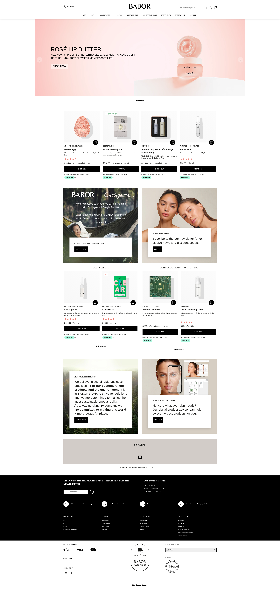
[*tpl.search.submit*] (205, 7)
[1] (137, 100)
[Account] (211, 7)
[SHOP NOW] (140, 57)
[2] (139, 100)
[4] (143, 100)
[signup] (92, 492)
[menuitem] (84, 15)
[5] (105, 346)
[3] (141, 100)
